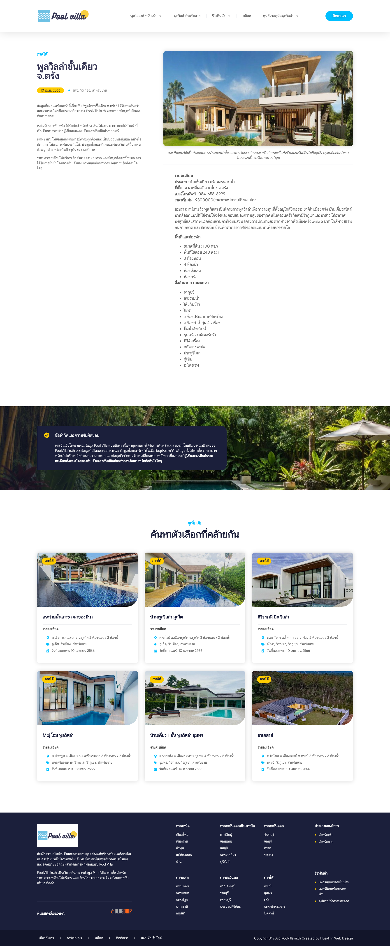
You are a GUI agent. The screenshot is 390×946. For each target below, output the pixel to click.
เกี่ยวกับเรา (46, 938)
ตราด (267, 848)
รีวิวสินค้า (218, 16)
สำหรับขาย (99, 90)
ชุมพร (163, 762)
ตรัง (75, 90)
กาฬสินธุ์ (226, 834)
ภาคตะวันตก (229, 877)
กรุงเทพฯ (182, 886)
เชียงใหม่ (182, 834)
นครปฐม (182, 900)
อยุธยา (180, 913)
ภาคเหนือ (183, 826)
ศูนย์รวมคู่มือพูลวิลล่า (278, 16)
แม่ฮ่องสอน (184, 855)
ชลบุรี (268, 841)
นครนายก (182, 893)
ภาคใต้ (42, 54)
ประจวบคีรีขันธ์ (230, 906)
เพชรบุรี (225, 900)
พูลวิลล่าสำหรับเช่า (143, 16)
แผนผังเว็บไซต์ (151, 938)
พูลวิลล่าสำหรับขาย (187, 16)
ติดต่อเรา (122, 938)
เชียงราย (182, 841)
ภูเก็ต (55, 644)
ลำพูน (180, 848)
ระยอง (268, 855)
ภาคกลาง (182, 877)
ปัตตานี (269, 913)
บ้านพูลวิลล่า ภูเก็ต (166, 617)
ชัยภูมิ (224, 848)
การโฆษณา (74, 938)
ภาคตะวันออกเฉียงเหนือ (237, 826)
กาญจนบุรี (227, 886)
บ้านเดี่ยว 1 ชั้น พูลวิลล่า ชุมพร (176, 735)
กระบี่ (270, 762)
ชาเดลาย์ (265, 735)
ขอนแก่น (226, 841)
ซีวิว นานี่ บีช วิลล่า (273, 617)
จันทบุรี (269, 834)
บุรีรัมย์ (225, 861)
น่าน (178, 861)
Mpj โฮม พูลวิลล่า (58, 735)
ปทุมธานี (182, 906)
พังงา (270, 644)
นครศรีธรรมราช (62, 762)
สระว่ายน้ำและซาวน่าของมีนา (68, 617)
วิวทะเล (281, 644)
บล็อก (247, 16)
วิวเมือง (85, 90)
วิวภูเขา (293, 644)
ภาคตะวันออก (274, 826)
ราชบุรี (224, 893)
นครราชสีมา (228, 855)
